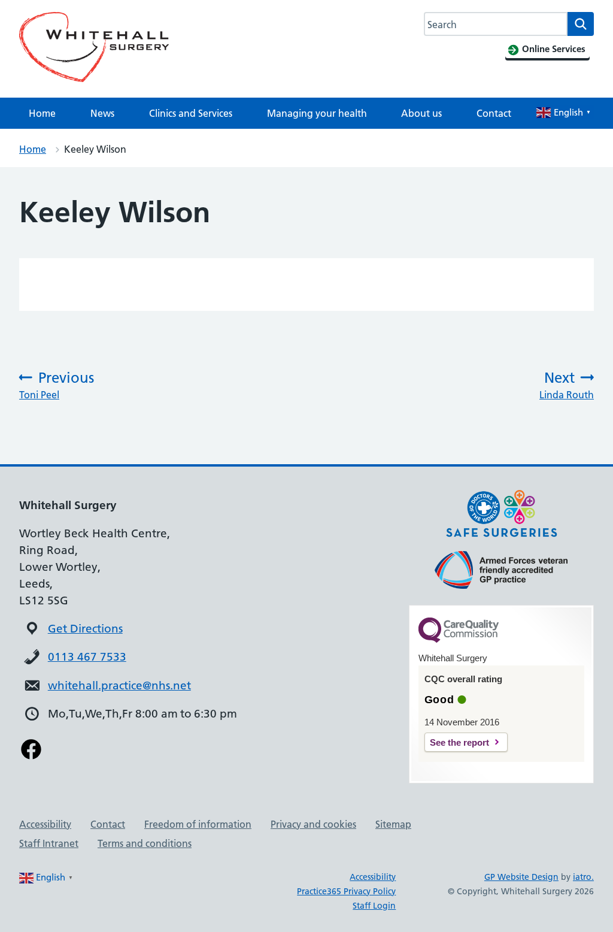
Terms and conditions (145, 843)
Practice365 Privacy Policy (346, 891)
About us (421, 113)
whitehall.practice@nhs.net (119, 685)
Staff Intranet (48, 843)
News (102, 113)
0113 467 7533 (87, 657)
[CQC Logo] (458, 639)
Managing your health (317, 113)
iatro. (583, 877)
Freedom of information (197, 824)
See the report (459, 742)
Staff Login (374, 905)
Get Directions (85, 629)
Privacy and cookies (313, 824)
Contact (494, 113)
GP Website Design (521, 877)
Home (42, 113)
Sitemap (393, 824)
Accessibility (45, 824)
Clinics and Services (190, 113)
